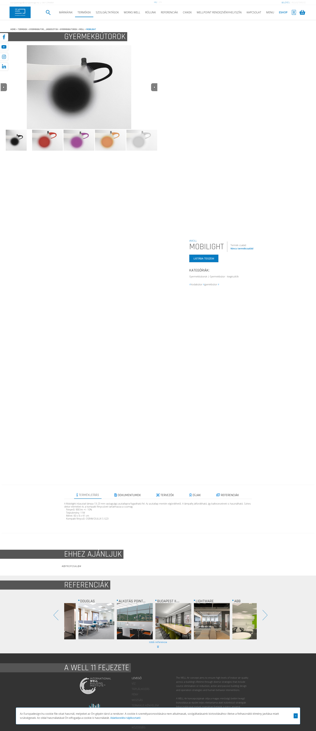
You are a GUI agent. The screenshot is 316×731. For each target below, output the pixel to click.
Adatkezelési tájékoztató (125, 718)
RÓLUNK (150, 12)
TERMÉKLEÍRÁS (88, 495)
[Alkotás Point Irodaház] (122, 621)
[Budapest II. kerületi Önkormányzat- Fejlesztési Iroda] (160, 621)
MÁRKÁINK (66, 12)
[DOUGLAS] (83, 621)
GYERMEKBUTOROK (68, 29)
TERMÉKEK (84, 12)
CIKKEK (187, 12)
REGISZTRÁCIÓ (299, 2)
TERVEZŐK (167, 495)
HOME (13, 29)
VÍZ (134, 683)
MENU (270, 12)
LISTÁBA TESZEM (204, 258)
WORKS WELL (132, 12)
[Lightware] (199, 621)
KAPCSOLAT (254, 12)
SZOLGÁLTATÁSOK (107, 12)
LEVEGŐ (137, 678)
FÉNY (135, 694)
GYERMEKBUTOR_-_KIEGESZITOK (43, 29)
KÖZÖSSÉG (138, 727)
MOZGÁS (137, 700)
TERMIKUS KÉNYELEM (145, 705)
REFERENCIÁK (169, 12)
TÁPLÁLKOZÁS (140, 689)
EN (160, 2)
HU (155, 2)
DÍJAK (196, 495)
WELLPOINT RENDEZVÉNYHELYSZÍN (219, 12)
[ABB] (237, 621)
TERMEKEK (22, 29)
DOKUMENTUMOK (129, 495)
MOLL (81, 29)
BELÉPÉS (286, 2)
